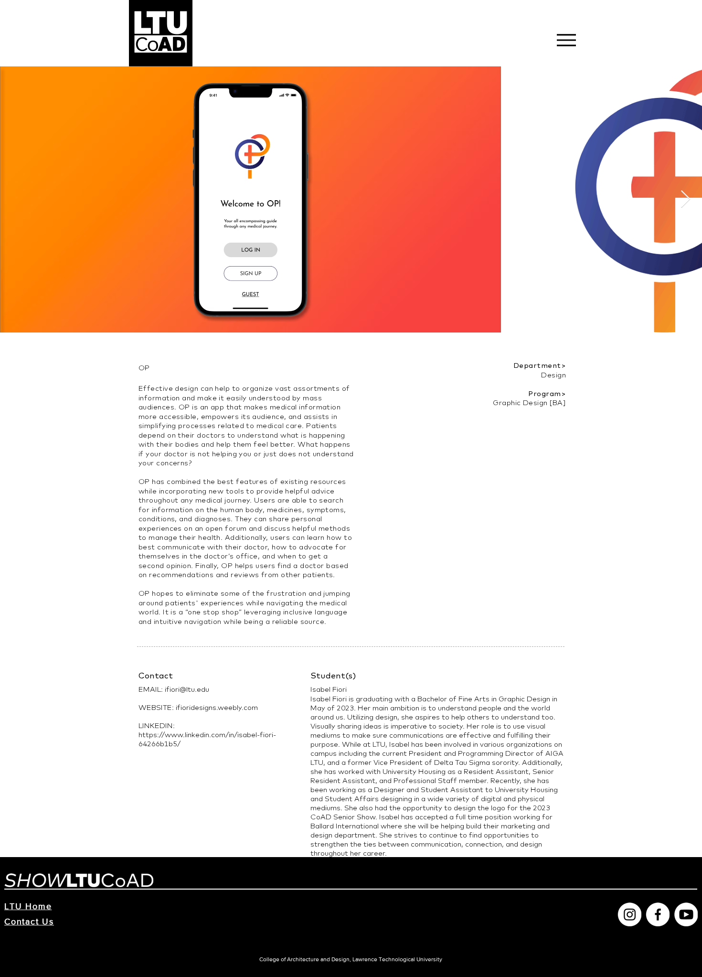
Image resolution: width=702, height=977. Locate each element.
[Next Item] (685, 199)
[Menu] (566, 39)
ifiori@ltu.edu (187, 689)
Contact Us (29, 921)
